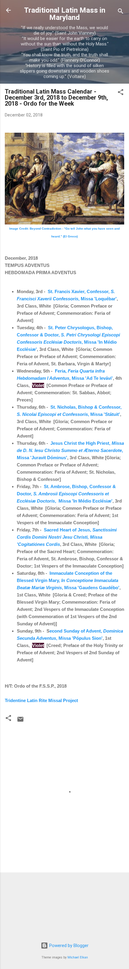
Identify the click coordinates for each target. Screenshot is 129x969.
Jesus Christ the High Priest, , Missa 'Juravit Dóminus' (70, 450)
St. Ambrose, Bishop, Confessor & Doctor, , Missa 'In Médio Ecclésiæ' (66, 493)
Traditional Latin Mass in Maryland (64, 14)
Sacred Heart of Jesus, (67, 537)
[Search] (120, 12)
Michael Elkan (78, 957)
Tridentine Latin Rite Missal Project (41, 700)
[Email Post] (20, 721)
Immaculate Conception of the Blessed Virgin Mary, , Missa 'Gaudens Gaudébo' (68, 580)
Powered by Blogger (68, 945)
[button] (120, 93)
